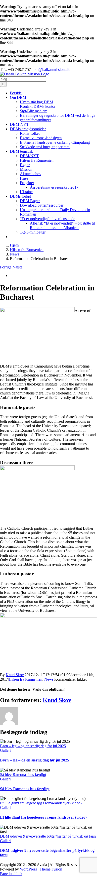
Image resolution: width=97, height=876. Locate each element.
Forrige (5, 267)
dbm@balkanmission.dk (51, 69)
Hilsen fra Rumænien (25, 679)
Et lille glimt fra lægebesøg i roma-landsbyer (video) (41, 803)
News (48, 679)
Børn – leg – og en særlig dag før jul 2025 (33, 746)
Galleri (5, 750)
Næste (17, 267)
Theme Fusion (51, 869)
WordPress (28, 869)
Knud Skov (15, 675)
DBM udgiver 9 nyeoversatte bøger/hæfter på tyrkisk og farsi (48, 836)
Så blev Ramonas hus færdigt (23, 774)
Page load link (11, 874)
